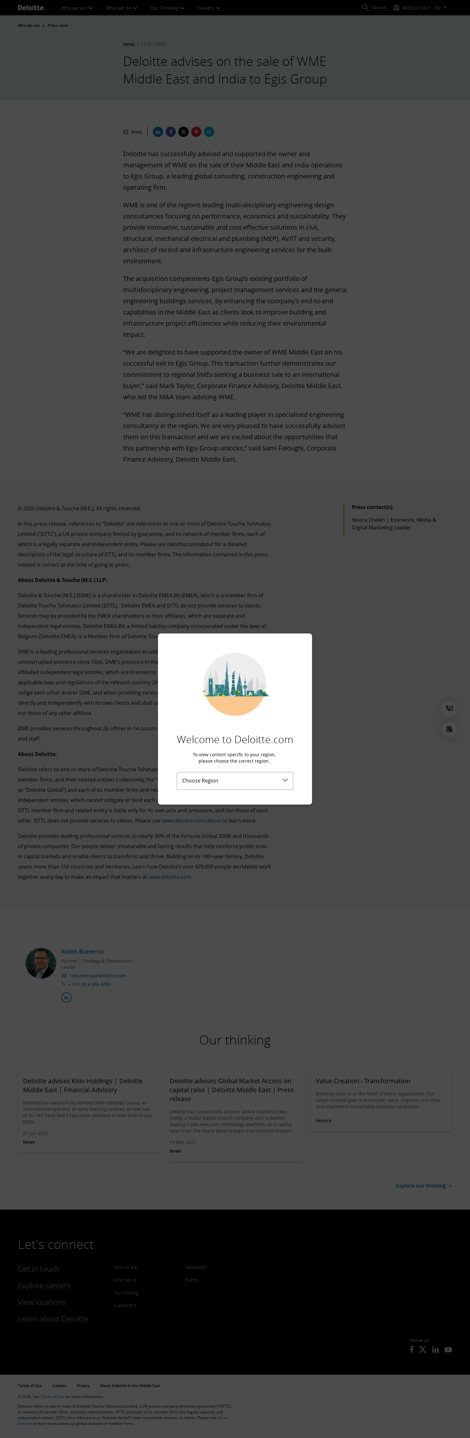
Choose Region (200, 780)
